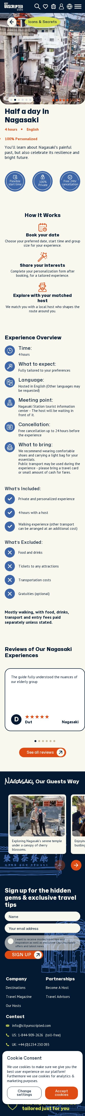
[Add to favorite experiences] (12, 1106)
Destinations (16, 987)
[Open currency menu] (69, 6)
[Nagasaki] (12, 22)
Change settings (24, 1093)
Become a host (57, 987)
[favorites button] (45, 6)
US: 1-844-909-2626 (36, 1035)
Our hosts (13, 1005)
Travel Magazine (19, 996)
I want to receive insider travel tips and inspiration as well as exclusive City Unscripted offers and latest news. (45, 943)
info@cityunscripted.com (31, 1025)
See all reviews (40, 752)
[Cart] (53, 6)
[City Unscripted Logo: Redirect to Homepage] (14, 6)
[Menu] (77, 6)
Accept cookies (61, 1093)
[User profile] (61, 6)
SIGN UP (21, 955)
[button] (11, 100)
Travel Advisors (58, 996)
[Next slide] (76, 865)
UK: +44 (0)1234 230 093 (30, 1044)
